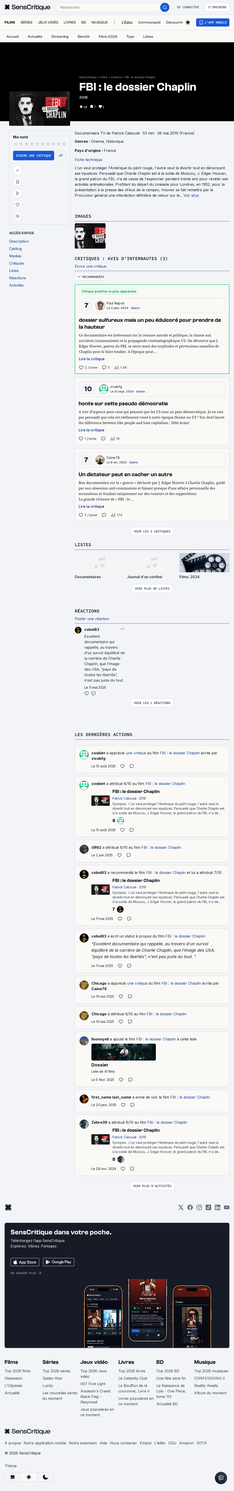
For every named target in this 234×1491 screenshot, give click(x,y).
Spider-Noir (53, 1378)
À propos (13, 1443)
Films (103, 77)
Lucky (48, 1385)
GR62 (96, 847)
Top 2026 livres (131, 1371)
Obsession (13, 1378)
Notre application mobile (45, 1443)
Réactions (87, 611)
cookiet (98, 753)
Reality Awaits (206, 1385)
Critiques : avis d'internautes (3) (121, 258)
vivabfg (116, 387)
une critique (136, 753)
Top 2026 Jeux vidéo (93, 1374)
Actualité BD (167, 1404)
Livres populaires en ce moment (136, 1401)
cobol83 (98, 872)
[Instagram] (199, 1209)
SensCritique (88, 77)
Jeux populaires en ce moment (97, 1412)
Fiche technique (88, 159)
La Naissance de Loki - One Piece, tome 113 (171, 1391)
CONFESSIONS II (209, 1378)
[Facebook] (190, 1209)
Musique (204, 1362)
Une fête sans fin (171, 1378)
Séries (50, 1362)
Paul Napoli (116, 303)
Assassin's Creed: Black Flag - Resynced (95, 1396)
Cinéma (116, 77)
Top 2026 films (17, 1371)
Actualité (12, 1393)
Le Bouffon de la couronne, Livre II (134, 1388)
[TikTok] (208, 1209)
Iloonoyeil (100, 1039)
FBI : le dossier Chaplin (140, 77)
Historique (115, 141)
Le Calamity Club (132, 1378)
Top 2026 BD (167, 1371)
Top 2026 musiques (211, 1371)
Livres (126, 1362)
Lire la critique (92, 359)
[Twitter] (181, 1209)
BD (160, 1362)
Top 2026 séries (56, 1371)
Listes (83, 544)
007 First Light (92, 1383)
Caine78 (113, 457)
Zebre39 (99, 1122)
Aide (103, 1443)
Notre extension (83, 1443)
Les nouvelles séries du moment (60, 1396)
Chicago (98, 983)
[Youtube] (226, 1209)
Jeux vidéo (94, 1362)
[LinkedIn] (217, 1209)
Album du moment (210, 1393)
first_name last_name (111, 1097)
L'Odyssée (13, 1385)
